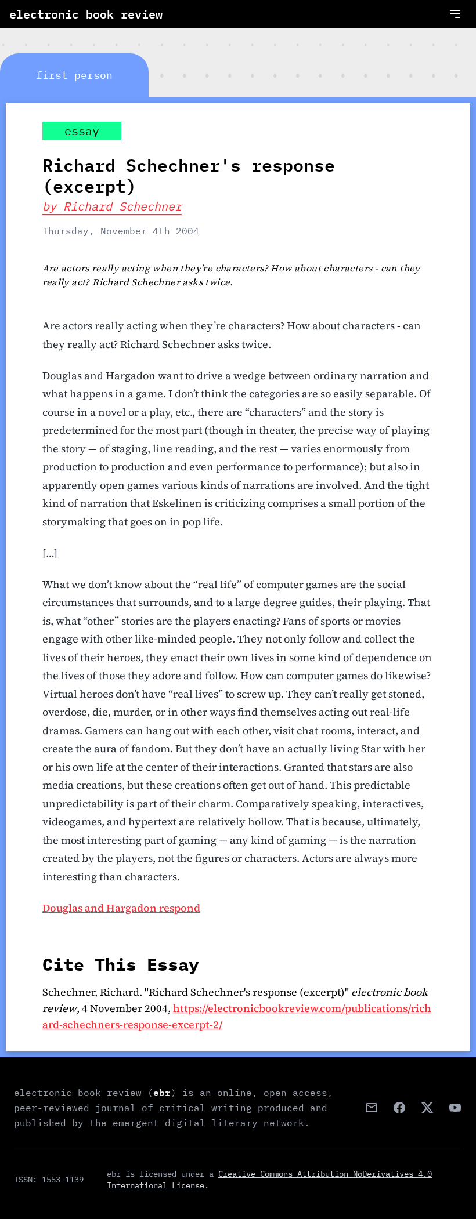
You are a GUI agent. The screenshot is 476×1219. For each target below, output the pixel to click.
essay (81, 131)
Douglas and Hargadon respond (121, 908)
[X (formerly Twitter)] (427, 1108)
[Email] (371, 1108)
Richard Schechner (122, 206)
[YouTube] (455, 1108)
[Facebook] (399, 1108)
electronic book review (86, 14)
